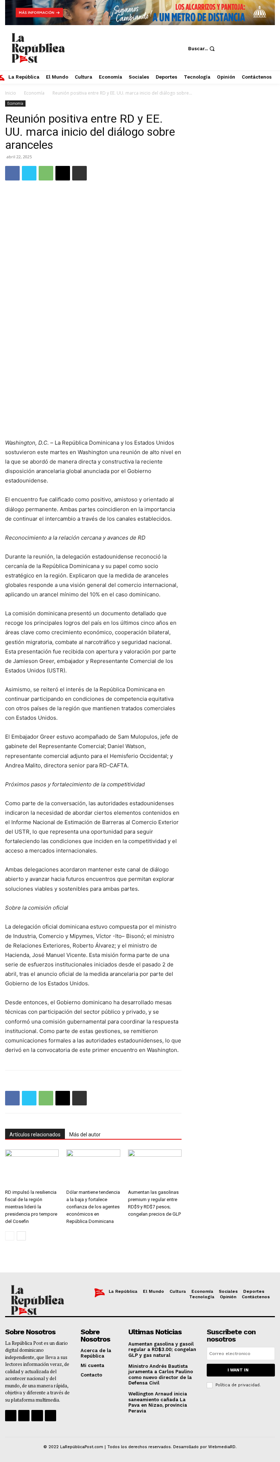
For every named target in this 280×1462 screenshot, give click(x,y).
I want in (238, 1370)
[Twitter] (226, 60)
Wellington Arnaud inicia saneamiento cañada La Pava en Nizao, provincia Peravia (157, 1402)
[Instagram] (247, 38)
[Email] (62, 173)
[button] (202, 48)
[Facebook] (226, 38)
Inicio (10, 93)
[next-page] (21, 1235)
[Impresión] (79, 173)
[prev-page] (9, 1235)
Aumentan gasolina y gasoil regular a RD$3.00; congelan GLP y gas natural (162, 1349)
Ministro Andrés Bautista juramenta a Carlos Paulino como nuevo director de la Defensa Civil (160, 1374)
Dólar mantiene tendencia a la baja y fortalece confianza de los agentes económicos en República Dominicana (93, 1206)
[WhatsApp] (46, 173)
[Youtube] (247, 60)
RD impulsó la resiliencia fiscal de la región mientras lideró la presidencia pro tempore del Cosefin (31, 1206)
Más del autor (85, 1134)
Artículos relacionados (35, 1134)
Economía (34, 93)
